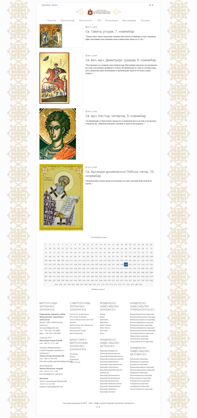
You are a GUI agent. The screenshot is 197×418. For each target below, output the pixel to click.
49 (139, 248)
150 (125, 264)
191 (79, 272)
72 (126, 252)
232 (142, 276)
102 (142, 256)
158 (50, 268)
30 (58, 248)
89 (88, 256)
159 (54, 268)
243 (79, 280)
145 (104, 264)
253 (121, 280)
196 (100, 272)
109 (62, 260)
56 (58, 252)
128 (142, 260)
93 (105, 256)
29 (54, 248)
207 (147, 272)
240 (66, 280)
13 (96, 244)
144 (100, 264)
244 (83, 280)
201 (121, 272)
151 (130, 264)
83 (63, 256)
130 (151, 260)
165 (79, 268)
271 (98, 284)
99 (130, 256)
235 (45, 280)
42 (109, 248)
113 (79, 260)
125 (130, 260)
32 (67, 248)
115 (87, 260)
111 (71, 260)
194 (92, 272)
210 (50, 276)
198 (109, 272)
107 (54, 260)
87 (80, 256)
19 (122, 244)
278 (128, 284)
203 (130, 272)
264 (69, 284)
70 (118, 252)
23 (139, 244)
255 (130, 280)
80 (50, 256)
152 (134, 264)
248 (100, 280)
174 (117, 268)
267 (81, 284)
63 (88, 252)
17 (113, 244)
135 (62, 264)
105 (45, 260)
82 (58, 256)
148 (117, 264)
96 (118, 256)
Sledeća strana (98, 289)
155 (147, 264)
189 (71, 272)
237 (54, 280)
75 (139, 252)
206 (142, 272)
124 (125, 260)
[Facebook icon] (150, 5)
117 (96, 260)
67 (105, 252)
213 (62, 276)
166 (83, 268)
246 (92, 280)
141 (87, 264)
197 (104, 272)
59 (71, 252)
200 (117, 272)
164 (75, 268)
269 (90, 284)
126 (134, 260)
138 (75, 264)
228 (125, 276)
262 (60, 284)
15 (105, 244)
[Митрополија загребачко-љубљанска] (98, 11)
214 (66, 276)
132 (50, 264)
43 (113, 248)
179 (138, 268)
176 (125, 268)
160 (58, 268)
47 (130, 248)
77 (147, 252)
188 (66, 272)
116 (92, 260)
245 (87, 280)
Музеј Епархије (76, 333)
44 (118, 248)
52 (151, 248)
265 (73, 284)
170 (100, 268)
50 (143, 248)
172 (109, 268)
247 (96, 280)
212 (58, 276)
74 (134, 252)
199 (113, 272)
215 (71, 276)
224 (109, 276)
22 (134, 244)
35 (80, 248)
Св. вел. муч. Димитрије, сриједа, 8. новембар (120, 60)
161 (62, 268)
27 (46, 248)
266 (77, 284)
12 (92, 244)
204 (134, 272)
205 (138, 272)
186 (58, 272)
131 (45, 264)
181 (147, 268)
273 (107, 284)
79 (46, 256)
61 (80, 252)
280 (136, 284)
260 (151, 280)
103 (147, 256)
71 (122, 252)
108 (58, 260)
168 (92, 268)
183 (45, 272)
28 (50, 248)
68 (109, 252)
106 (50, 260)
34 (75, 248)
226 (117, 276)
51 (147, 248)
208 (151, 272)
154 (142, 264)
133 (54, 264)
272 (102, 284)
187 (62, 272)
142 (92, 264)
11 (88, 244)
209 (45, 276)
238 (58, 280)
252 (117, 280)
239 (62, 280)
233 (147, 276)
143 (96, 264)
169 (96, 268)
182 (151, 268)
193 (87, 272)
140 (83, 264)
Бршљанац (74, 359)
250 (109, 280)
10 (84, 244)
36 (84, 248)
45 (122, 248)
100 (134, 256)
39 (96, 248)
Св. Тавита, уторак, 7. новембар (109, 31)
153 (138, 264)
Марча (72, 356)
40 (101, 248)
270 (94, 284)
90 (92, 256)
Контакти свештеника (79, 314)
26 (151, 244)
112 (75, 260)
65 (96, 252)
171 (104, 268)
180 (142, 268)
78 (151, 252)
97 (122, 256)
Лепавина (74, 354)
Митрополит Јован (78, 330)
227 (121, 276)
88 (84, 256)
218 (83, 276)
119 (104, 260)
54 (50, 252)
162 (66, 268)
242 (75, 280)
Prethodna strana (99, 237)
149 (121, 264)
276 (119, 284)
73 (130, 252)
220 (92, 276)
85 (71, 256)
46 (126, 248)
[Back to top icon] (186, 413)
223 (104, 276)
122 (117, 260)
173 (113, 268)
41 (105, 248)
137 (71, 264)
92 (101, 256)
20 (126, 244)
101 (138, 256)
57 (63, 252)
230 (134, 276)
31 (63, 248)
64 (92, 252)
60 (75, 252)
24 (143, 244)
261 (56, 284)
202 (125, 272)
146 (109, 264)
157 (45, 268)
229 (130, 276)
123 (121, 260)
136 (66, 264)
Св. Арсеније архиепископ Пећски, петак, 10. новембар (119, 173)
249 (104, 280)
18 (118, 244)
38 (92, 248)
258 (142, 280)
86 (75, 256)
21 (130, 244)
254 (125, 280)
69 (113, 252)
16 (109, 244)
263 (64, 284)
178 (134, 268)
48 (134, 248)
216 (75, 276)
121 (113, 260)
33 (71, 248)
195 (96, 272)
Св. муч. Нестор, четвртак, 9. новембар (115, 116)
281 (140, 284)
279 (132, 284)
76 (143, 252)
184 (50, 272)
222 (100, 276)
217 (79, 276)
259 (147, 280)
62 (84, 252)
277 (123, 284)
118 (100, 260)
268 (85, 284)
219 (87, 276)
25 (147, 244)
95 (113, 256)
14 (101, 244)
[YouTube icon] (153, 5)
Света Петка (75, 362)
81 (54, 256)
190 (75, 272)
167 (87, 268)
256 (134, 280)
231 (138, 276)
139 (79, 264)
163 (71, 268)
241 (71, 280)
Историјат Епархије (78, 317)
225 (113, 276)
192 (83, 272)
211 (54, 276)
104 (151, 256)
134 (58, 264)
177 (130, 268)
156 (151, 264)
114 (83, 260)
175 (121, 268)
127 (138, 260)
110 (66, 260)
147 (113, 264)
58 (67, 252)
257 (138, 280)
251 (113, 280)
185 (54, 272)
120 (109, 260)
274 (111, 284)
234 (151, 276)
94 (109, 256)
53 (46, 252)
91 (96, 256)
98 (126, 256)
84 (67, 256)
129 (147, 260)
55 (54, 252)
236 (50, 280)
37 (88, 248)
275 (115, 284)
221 (96, 276)
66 (101, 252)
